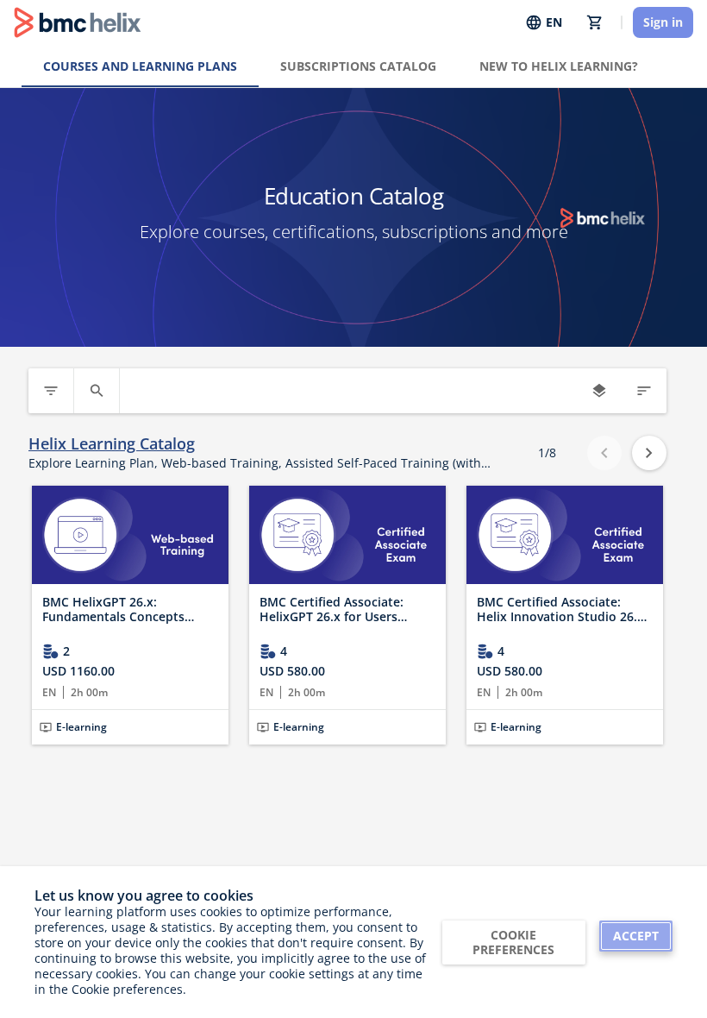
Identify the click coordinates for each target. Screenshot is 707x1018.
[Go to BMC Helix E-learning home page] (77, 22)
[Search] (96, 390)
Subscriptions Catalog (358, 66)
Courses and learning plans (140, 66)
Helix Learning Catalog (111, 444)
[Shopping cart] (594, 22)
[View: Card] (599, 390)
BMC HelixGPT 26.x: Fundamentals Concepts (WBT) (113, 609)
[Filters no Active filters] (50, 390)
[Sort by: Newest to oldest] (644, 390)
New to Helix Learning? (558, 66)
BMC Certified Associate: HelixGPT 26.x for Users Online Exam (332, 609)
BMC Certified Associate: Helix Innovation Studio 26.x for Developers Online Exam (560, 609)
